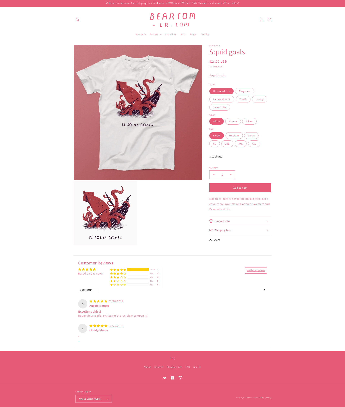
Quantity (213, 167)
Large (251, 135)
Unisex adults (221, 91)
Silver (249, 121)
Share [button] (216, 239)
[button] (78, 20)
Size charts (215, 156)
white (216, 121)
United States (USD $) (90, 398)
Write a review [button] (256, 270)
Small (216, 135)
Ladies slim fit (221, 99)
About (147, 367)
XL (214, 143)
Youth (243, 99)
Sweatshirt (219, 107)
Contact (159, 367)
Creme (233, 121)
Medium (234, 135)
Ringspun (244, 91)
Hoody (260, 99)
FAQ (188, 367)
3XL (240, 143)
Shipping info (174, 367)
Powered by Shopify (262, 398)
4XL (254, 143)
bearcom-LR (248, 398)
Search (197, 367)
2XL (227, 143)
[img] (98, 301)
